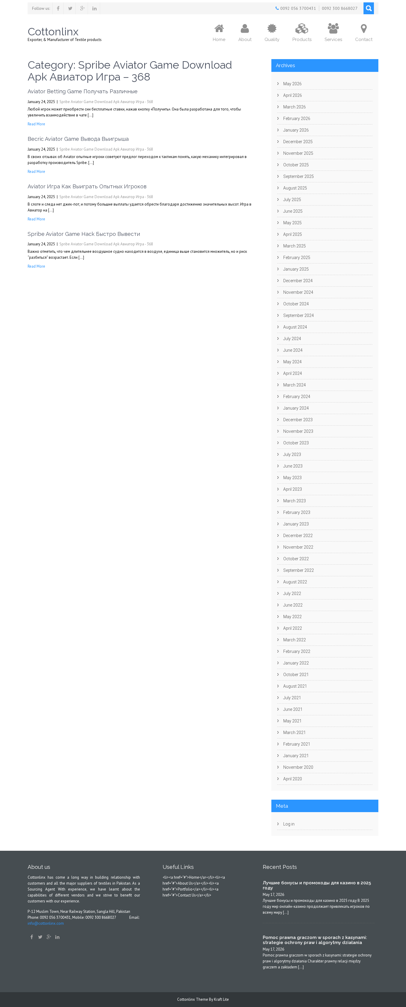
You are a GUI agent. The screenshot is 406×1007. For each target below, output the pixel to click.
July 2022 (292, 593)
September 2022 (298, 570)
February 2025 (296, 257)
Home (219, 39)
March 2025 (294, 246)
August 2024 (295, 327)
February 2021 (296, 744)
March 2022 (294, 639)
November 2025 (298, 153)
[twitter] (70, 8)
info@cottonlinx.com (46, 923)
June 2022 (293, 605)
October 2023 (296, 443)
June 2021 (293, 709)
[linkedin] (94, 8)
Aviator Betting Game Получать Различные (83, 91)
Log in (289, 824)
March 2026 (294, 107)
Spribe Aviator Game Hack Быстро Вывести (84, 234)
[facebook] (58, 8)
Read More (36, 124)
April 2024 (292, 373)
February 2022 (296, 651)
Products (301, 39)
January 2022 (296, 663)
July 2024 (292, 338)
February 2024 (296, 396)
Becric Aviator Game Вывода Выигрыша (78, 139)
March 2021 (294, 732)
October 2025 (296, 164)
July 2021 (292, 697)
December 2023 (298, 419)
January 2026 (296, 130)
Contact (363, 39)
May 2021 (292, 721)
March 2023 (294, 500)
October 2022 (296, 558)
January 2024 (296, 408)
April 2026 (292, 95)
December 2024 (298, 280)
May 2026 (292, 83)
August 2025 (295, 188)
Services (333, 39)
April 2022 (292, 628)
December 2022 (298, 535)
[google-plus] (82, 8)
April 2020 (292, 778)
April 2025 (292, 234)
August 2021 (295, 686)
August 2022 (295, 582)
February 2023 (296, 512)
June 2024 (293, 350)
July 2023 (292, 454)
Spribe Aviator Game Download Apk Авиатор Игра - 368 (106, 101)
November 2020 (298, 767)
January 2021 (296, 755)
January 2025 (296, 269)
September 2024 (298, 315)
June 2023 (293, 466)
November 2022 (298, 547)
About (244, 39)
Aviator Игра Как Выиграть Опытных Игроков (87, 186)
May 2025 (292, 222)
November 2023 (298, 431)
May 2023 (292, 477)
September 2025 (298, 176)
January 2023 (296, 524)
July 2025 (292, 199)
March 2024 (294, 385)
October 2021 (296, 674)
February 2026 (296, 118)
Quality (272, 39)
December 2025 (298, 141)
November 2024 (298, 292)
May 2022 (292, 616)
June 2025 (293, 211)
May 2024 (292, 361)
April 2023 (292, 489)
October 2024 (296, 304)
